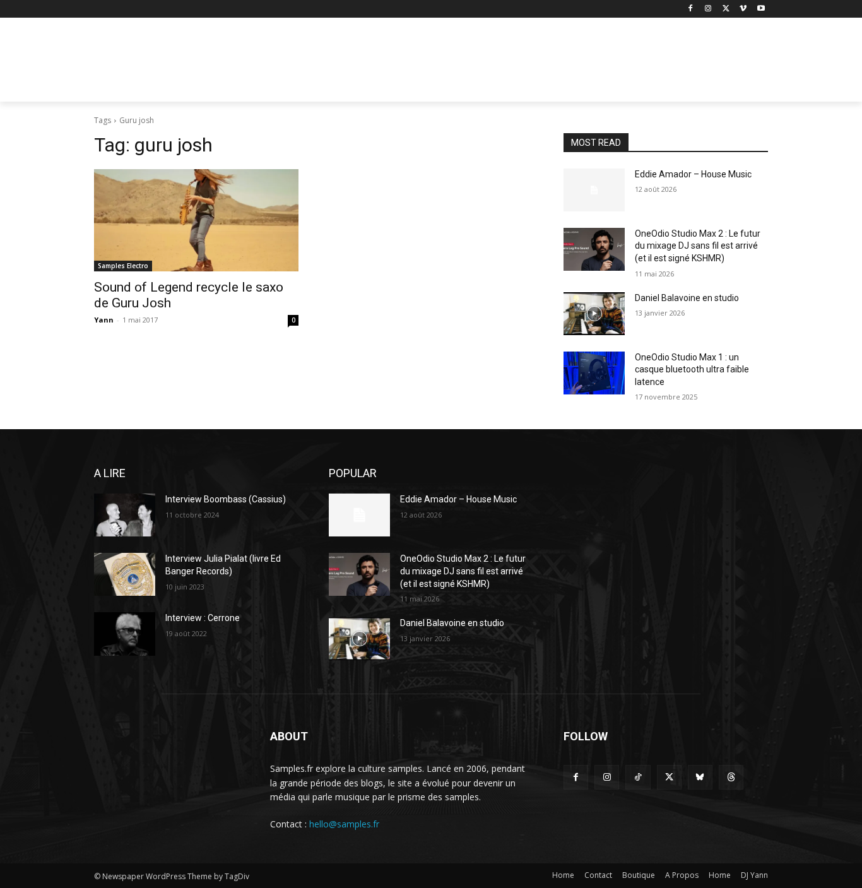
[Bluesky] (700, 777)
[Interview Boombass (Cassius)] (124, 515)
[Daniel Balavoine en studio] (594, 313)
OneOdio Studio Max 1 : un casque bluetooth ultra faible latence (692, 369)
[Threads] (731, 777)
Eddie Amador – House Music (693, 174)
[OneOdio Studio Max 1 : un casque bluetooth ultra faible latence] (594, 373)
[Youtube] (760, 9)
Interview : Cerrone (202, 618)
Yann (104, 319)
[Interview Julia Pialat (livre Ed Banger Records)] (124, 574)
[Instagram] (708, 9)
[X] (726, 9)
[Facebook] (690, 9)
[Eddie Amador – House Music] (594, 190)
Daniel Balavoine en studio (687, 298)
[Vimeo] (743, 9)
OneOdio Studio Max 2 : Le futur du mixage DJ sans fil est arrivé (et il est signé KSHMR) (697, 245)
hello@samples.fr (344, 824)
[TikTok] (637, 777)
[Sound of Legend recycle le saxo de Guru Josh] (196, 220)
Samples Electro (123, 265)
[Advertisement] (525, 63)
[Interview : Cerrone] (124, 633)
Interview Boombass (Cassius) (225, 499)
